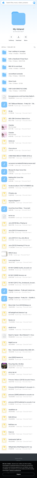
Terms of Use (18, 458)
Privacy (18, 460)
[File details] (18, 97)
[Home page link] (3, 2)
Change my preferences (15, 470)
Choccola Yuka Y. (19, 31)
